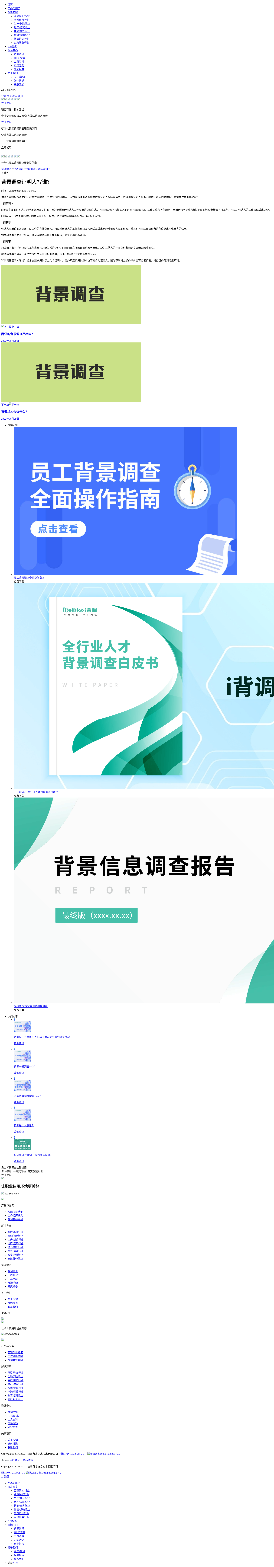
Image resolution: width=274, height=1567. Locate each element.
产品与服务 (14, 8)
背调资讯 (19, 54)
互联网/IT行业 (22, 16)
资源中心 (13, 50)
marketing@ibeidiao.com (17, 1199)
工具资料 (19, 61)
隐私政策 (28, 1460)
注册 (20, 96)
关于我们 (13, 73)
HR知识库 (19, 58)
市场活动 (19, 65)
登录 (3, 96)
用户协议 (15, 1460)
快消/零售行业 (22, 31)
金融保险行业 (21, 20)
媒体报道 (19, 80)
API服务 (12, 46)
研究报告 (19, 69)
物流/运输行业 (22, 35)
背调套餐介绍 (15, 1219)
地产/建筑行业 (22, 27)
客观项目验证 (15, 1211)
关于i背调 (19, 77)
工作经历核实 (15, 1215)
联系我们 (19, 84)
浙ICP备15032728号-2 (72, 1453)
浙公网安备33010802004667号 (106, 1453)
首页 (10, 4)
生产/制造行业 (22, 23)
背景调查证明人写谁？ (38, 169)
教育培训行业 (21, 39)
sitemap (5, 1460)
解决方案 (13, 12)
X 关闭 (5, 1476)
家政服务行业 (21, 42)
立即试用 (12, 96)
